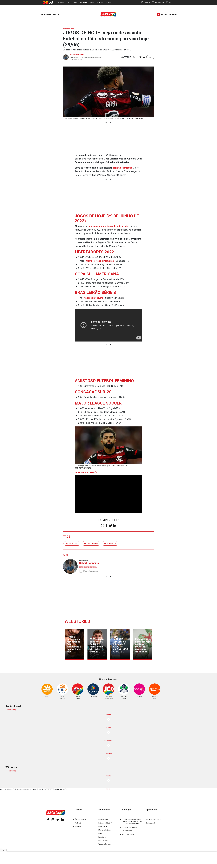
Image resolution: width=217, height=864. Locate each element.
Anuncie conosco (128, 834)
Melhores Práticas (104, 830)
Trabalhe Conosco (104, 844)
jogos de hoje (72, 543)
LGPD (100, 833)
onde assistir (110, 543)
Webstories (77, 621)
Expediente (102, 837)
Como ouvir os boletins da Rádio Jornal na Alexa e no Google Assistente (132, 822)
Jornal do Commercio (153, 819)
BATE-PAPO (159, 2)
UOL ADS (109, 2)
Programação (127, 831)
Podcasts (78, 823)
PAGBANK (83, 2)
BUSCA (147, 2)
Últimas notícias (80, 819)
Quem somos (103, 819)
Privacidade (102, 826)
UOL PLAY (100, 2)
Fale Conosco (103, 840)
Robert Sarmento (77, 55)
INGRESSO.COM (63, 2)
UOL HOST (74, 2)
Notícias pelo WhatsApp (130, 827)
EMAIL (171, 2)
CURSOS (92, 2)
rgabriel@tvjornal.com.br (88, 567)
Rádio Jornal (150, 823)
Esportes (78, 826)
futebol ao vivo (91, 543)
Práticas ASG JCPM (105, 823)
